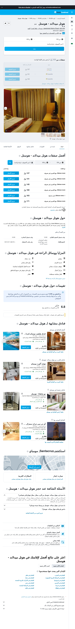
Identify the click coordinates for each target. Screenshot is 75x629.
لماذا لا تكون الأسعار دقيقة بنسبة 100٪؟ (52, 609)
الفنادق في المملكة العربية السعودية (55, 578)
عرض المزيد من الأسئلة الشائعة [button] (34, 513)
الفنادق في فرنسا (60, 585)
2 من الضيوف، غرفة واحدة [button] (55, 44)
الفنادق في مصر (29, 583)
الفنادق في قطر (30, 575)
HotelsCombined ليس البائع (55, 602)
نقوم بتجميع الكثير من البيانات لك (54, 605)
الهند (54, 18)
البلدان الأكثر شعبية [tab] (58, 566)
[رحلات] (72, 38)
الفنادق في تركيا (29, 578)
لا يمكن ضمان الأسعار (26, 596)
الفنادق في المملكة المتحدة (26, 585)
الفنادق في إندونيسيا (59, 580)
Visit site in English (24, 7)
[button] (2, 7)
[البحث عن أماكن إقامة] (72, 21)
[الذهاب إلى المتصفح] (72, 33)
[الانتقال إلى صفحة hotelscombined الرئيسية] (61, 12)
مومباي (34, 18)
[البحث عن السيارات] (72, 25)
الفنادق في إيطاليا (60, 588)
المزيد (63, 227)
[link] (53, 352)
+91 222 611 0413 (59, 31)
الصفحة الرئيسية (61, 18)
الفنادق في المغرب (60, 575)
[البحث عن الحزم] (72, 29)
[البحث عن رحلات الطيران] (72, 18)
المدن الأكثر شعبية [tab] (45, 566)
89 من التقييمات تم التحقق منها (49, 33)
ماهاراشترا (44, 18)
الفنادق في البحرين (60, 583)
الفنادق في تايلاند (29, 588)
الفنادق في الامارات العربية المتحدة (24, 580)
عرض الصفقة (25, 347)
